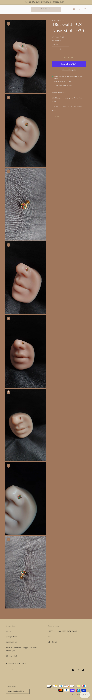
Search (8, 631)
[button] (7, 9)
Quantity (55, 44)
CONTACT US (11, 642)
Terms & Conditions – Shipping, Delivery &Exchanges (21, 649)
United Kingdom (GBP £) (16, 691)
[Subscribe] (43, 670)
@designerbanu (11, 636)
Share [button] (57, 116)
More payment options (69, 70)
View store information (63, 85)
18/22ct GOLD (11, 656)
